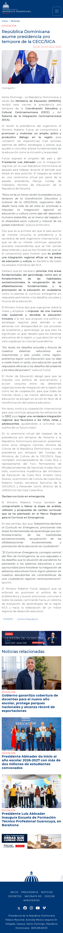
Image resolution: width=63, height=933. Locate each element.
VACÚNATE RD (33, 896)
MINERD (8, 619)
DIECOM (50, 896)
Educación (9, 26)
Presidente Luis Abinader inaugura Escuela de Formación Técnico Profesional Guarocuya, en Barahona (31, 819)
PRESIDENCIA (29, 892)
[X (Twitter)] (18, 908)
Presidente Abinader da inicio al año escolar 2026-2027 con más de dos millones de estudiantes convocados (31, 762)
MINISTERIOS (31, 900)
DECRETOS (15, 896)
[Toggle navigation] (56, 11)
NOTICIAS (47, 892)
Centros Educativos (27, 619)
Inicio (5, 21)
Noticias (15, 21)
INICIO (14, 892)
